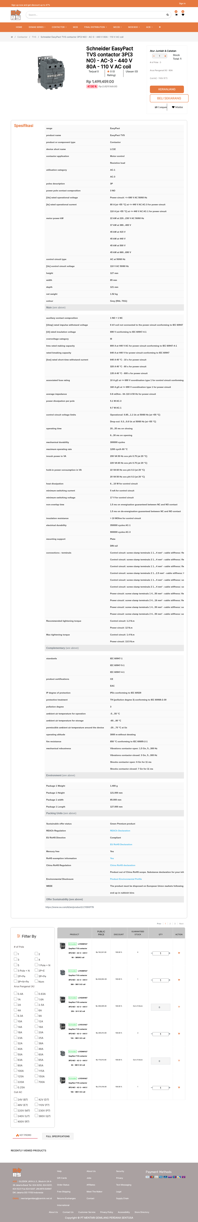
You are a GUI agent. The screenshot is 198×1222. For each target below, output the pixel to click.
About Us (53, 1212)
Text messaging (123, 1185)
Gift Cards (62, 1178)
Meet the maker (94, 1191)
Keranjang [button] (166, 89)
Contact (90, 1198)
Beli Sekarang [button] (169, 98)
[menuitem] (19, 27)
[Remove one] (153, 56)
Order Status (63, 1185)
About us (91, 1171)
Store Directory (142, 1212)
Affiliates (91, 1185)
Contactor (22, 37)
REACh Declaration (120, 830)
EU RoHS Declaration (121, 844)
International (63, 1205)
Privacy (119, 1178)
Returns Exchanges (66, 1198)
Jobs (89, 1178)
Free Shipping (63, 1191)
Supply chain (122, 1198)
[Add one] (165, 56)
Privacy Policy (106, 1212)
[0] (176, 15)
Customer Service (86, 1212)
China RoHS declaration (122, 865)
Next (181, 923)
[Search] (99, 919)
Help (59, 1171)
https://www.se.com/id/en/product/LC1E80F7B (69, 907)
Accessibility (124, 1212)
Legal (118, 1191)
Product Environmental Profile (126, 879)
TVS (34, 37)
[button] (159, 27)
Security (120, 1171)
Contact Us (68, 1212)
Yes (112, 858)
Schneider (72, 944)
